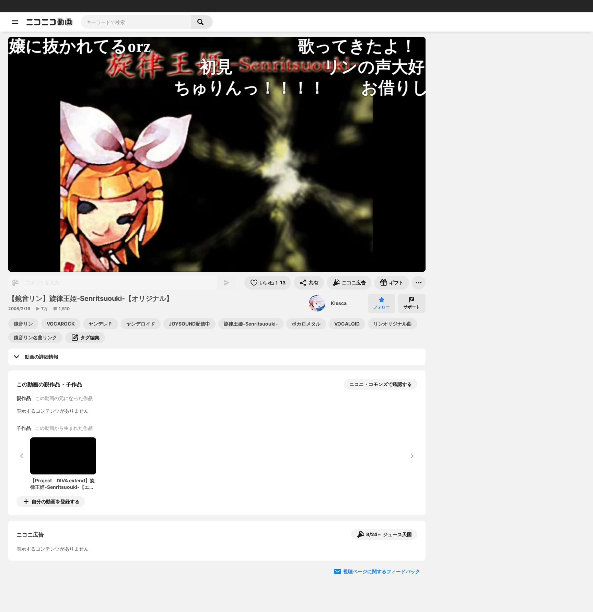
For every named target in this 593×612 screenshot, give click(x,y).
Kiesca (339, 303)
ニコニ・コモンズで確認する (380, 384)
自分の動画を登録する (56, 501)
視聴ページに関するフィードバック (381, 571)
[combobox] (136, 22)
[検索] (202, 22)
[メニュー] (419, 283)
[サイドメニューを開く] (15, 22)
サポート (412, 306)
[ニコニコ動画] (49, 22)
